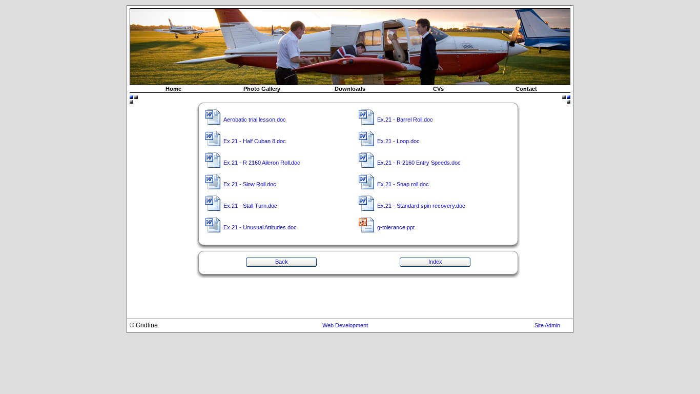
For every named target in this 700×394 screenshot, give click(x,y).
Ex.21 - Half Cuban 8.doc (254, 141)
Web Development (345, 325)
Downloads (350, 89)
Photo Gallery (261, 89)
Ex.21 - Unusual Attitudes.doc (260, 227)
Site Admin (547, 325)
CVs (438, 89)
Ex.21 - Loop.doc (398, 141)
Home (173, 89)
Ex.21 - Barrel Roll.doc (405, 119)
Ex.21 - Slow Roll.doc (249, 184)
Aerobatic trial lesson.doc (254, 119)
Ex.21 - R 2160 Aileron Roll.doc (261, 163)
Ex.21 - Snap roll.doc (403, 184)
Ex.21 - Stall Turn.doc (250, 206)
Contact (526, 89)
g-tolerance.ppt (396, 227)
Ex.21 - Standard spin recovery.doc (421, 206)
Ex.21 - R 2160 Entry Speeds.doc (419, 163)
